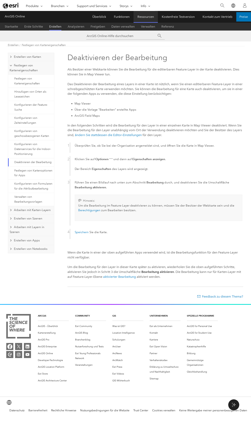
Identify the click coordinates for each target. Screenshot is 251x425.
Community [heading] (82, 315)
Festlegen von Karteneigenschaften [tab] (24, 68)
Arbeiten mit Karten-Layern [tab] (32, 210)
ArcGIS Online (15, 16)
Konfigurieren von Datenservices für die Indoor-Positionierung (32, 149)
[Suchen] (222, 5)
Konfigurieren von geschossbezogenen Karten (31, 133)
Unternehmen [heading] (159, 315)
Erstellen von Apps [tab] (27, 240)
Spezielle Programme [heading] (200, 315)
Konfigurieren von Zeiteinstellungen (25, 120)
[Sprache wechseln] (233, 5)
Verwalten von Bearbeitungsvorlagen (28, 199)
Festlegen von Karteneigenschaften (44, 45)
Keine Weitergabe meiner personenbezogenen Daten (213, 410)
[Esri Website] (11, 6)
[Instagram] (18, 354)
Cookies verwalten (163, 410)
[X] (18, 346)
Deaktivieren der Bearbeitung (33, 162)
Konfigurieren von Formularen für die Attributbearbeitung (33, 186)
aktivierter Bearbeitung (119, 277)
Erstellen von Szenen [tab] (28, 218)
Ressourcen (145, 17)
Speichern (82, 232)
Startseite (11, 26)
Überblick (99, 17)
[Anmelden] (244, 5)
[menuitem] (53, 326)
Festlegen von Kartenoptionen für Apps (33, 173)
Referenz (167, 26)
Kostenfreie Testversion (178, 17)
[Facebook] (9, 346)
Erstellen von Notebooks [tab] (30, 249)
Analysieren (76, 26)
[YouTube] (27, 354)
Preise (243, 17)
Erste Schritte (33, 26)
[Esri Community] (9, 354)
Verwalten (148, 26)
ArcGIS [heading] (42, 315)
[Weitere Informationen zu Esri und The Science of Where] (18, 327)
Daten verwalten (123, 26)
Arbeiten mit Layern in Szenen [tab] (27, 229)
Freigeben (98, 26)
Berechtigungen (89, 210)
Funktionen (122, 17)
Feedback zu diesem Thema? (222, 296)
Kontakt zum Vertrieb (217, 17)
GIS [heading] (114, 315)
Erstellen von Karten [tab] (27, 57)
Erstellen (55, 26)
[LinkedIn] (27, 346)
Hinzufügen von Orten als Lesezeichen (30, 94)
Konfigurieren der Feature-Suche (31, 107)
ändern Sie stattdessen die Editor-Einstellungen (108, 135)
